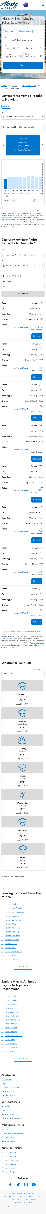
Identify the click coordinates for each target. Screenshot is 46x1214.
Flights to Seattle (8, 996)
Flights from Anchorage (11, 928)
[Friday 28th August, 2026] (28, 182)
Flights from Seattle (9, 904)
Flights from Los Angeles (12, 908)
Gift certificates (7, 1138)
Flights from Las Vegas (10, 932)
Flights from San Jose (10, 936)
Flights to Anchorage (10, 1016)
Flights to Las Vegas (9, 1004)
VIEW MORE (23, 967)
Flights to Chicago (9, 1032)
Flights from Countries (29, 1199)
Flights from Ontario (9, 960)
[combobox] (23, 116)
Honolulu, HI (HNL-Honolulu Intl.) (18, 48)
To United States (29, 86)
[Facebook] (10, 1185)
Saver (5, 107)
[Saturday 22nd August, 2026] (5, 184)
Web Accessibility (9, 1096)
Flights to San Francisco (11, 1036)
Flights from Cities (13, 1199)
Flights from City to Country (23, 1202)
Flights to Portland (9, 1024)
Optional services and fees (12, 1134)
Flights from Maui (8, 924)
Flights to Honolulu (9, 1044)
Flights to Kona (7, 1052)
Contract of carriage (10, 1088)
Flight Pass (6, 1130)
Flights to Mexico (9, 1165)
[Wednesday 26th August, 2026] (20, 183)
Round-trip (8, 31)
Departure (8, 54)
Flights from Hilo (8, 956)
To (5, 46)
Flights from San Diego (11, 920)
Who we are (6, 1080)
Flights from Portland (10, 916)
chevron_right (43, 145)
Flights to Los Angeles (10, 1012)
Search (23, 65)
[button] (25, 31)
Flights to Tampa (8, 1040)
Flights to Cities (29, 1193)
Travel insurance (8, 1142)
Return (27, 54)
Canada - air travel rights (11, 1119)
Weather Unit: (38, 670)
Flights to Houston (9, 1028)
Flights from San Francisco (12, 912)
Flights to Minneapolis (10, 1020)
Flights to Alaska (8, 1172)
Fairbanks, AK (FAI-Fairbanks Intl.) (18, 40)
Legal (3, 1084)
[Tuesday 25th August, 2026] (17, 183)
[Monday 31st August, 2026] (40, 183)
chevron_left (3, 145)
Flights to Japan (8, 1168)
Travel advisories (8, 1115)
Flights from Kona (8, 948)
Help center (6, 1107)
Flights (14, 86)
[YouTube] (34, 1185)
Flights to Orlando (9, 1048)
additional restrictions (10, 217)
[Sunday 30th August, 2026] (36, 183)
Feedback (5, 1111)
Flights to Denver (8, 1008)
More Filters (23, 294)
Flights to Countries (16, 1193)
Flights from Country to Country (13, 1196)
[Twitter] (18, 1185)
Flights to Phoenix (9, 1000)
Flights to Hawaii (8, 1153)
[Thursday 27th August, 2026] (24, 183)
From (6, 37)
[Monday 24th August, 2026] (13, 183)
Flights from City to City (33, 1196)
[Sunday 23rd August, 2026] (9, 183)
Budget (4, 271)
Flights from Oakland (10, 940)
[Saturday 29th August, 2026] (32, 182)
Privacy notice (7, 1092)
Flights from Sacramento (11, 952)
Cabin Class (6, 281)
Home (4, 86)
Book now (37, 336)
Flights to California (9, 1161)
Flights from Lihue (9, 944)
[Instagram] (26, 1185)
